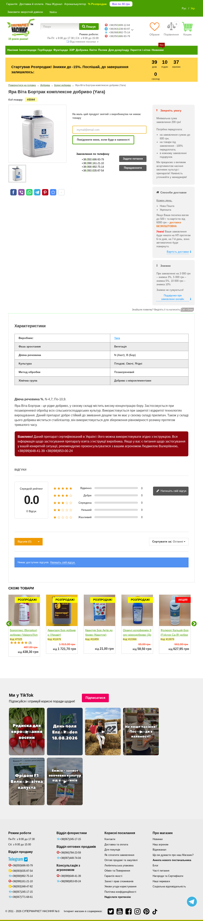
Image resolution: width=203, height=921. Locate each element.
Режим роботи (19, 833)
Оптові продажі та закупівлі (121, 860)
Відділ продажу (20, 851)
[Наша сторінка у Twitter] (111, 911)
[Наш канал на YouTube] (120, 911)
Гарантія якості (113, 875)
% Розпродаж (97, 4)
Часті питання (161, 870)
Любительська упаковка (118, 865)
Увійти (53, 12)
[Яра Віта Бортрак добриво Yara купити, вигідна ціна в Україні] (53, 192)
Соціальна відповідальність (169, 886)
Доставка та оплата (116, 844)
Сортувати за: (162, 541)
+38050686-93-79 (119, 36)
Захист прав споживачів (118, 881)
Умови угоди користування (120, 886)
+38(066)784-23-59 (70, 852)
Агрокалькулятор (75, 4)
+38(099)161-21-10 (22, 881)
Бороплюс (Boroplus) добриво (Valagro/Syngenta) (24, 635)
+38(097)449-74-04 (70, 857)
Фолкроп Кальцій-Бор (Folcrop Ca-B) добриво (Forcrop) (175, 635)
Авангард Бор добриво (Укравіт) (62, 632)
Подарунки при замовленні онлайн (172, 297)
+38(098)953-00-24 (59, 451)
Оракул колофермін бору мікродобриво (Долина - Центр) (137, 635)
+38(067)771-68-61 (22, 896)
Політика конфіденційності (120, 891)
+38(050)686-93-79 (22, 865)
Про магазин (163, 833)
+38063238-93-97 (119, 29)
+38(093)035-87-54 (22, 870)
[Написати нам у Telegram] (191, 901)
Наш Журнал (53, 4)
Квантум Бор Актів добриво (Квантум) (99, 632)
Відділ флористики (71, 833)
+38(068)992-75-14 (22, 875)
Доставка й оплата (31, 4)
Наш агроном (160, 844)
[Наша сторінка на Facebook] (128, 911)
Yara (117, 338)
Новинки (158, 839)
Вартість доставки (178, 251)
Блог (155, 865)
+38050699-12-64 (119, 25)
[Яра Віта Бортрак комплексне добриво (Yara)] (17, 173)
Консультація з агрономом (68, 868)
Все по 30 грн (121, 4)
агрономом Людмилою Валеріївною (151, 446)
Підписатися (95, 697)
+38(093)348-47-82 (22, 886)
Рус (184, 8)
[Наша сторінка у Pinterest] (146, 911)
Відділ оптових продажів (76, 846)
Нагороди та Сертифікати (168, 875)
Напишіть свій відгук (173, 490)
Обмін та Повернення (117, 870)
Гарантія (11, 4)
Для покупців (112, 849)
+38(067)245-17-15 (22, 891)
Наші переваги (161, 881)
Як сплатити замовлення (119, 854)
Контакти (109, 839)
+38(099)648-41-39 (31, 451)
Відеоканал (159, 849)
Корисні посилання (119, 833)
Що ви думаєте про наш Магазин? (173, 854)
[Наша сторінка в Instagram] (137, 911)
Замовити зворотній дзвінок (25, 11)
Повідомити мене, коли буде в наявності (103, 139)
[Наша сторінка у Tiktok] (154, 911)
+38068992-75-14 (119, 32)
